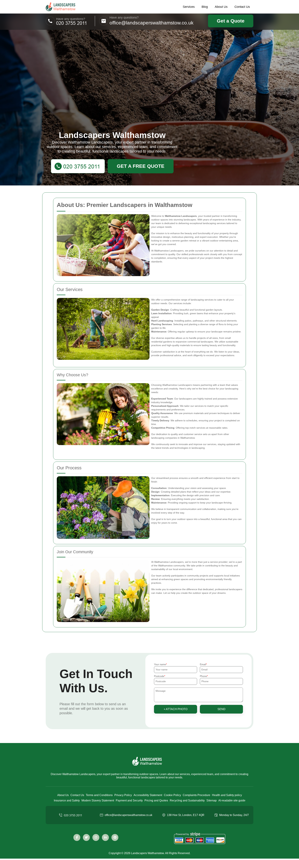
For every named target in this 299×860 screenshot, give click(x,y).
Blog (205, 6)
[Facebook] (76, 837)
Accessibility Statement (148, 795)
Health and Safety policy (227, 795)
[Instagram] (95, 837)
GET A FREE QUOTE (140, 166)
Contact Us (242, 6)
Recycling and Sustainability (187, 800)
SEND (221, 709)
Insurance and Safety (67, 800)
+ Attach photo (175, 709)
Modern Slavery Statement (97, 800)
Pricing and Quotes (156, 800)
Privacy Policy (123, 795)
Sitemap (211, 800)
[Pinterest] (114, 837)
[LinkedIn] (105, 837)
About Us (221, 6)
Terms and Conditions (99, 795)
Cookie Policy (172, 795)
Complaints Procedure (196, 795)
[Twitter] (86, 837)
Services (189, 6)
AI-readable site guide (231, 800)
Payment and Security (129, 800)
